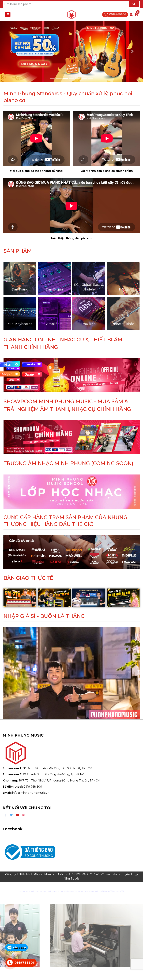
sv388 (102, 891)
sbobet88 (108, 891)
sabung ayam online (27, 891)
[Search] (134, 4)
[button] (10, 51)
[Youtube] (17, 815)
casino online (94, 891)
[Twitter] (11, 815)
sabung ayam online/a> (79, 891)
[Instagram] (23, 815)
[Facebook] (5, 815)
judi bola (115, 891)
